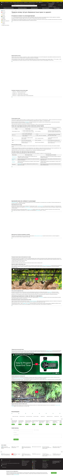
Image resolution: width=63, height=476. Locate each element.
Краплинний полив (14, 202)
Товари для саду (24, 465)
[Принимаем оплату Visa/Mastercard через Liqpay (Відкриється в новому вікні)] (7, 465)
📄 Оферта (41, 2)
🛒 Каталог (10, 2)
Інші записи (3, 445)
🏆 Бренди (14, 2)
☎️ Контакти (7, 2)
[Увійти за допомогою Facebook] (39, 430)
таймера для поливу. (49, 350)
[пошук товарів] (36, 5)
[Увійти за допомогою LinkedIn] (42, 430)
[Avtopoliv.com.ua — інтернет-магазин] (5, 460)
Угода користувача (16, 474)
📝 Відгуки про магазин (5, 25)
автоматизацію (41, 297)
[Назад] (11, 419)
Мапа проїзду (54, 463)
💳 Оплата (37, 2)
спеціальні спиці (29, 209)
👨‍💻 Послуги (18, 2)
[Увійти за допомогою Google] (41, 430)
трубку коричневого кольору (38, 235)
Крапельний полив (24, 463)
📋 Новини (22, 2)
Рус (48, 2)
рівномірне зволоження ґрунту (18, 378)
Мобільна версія (4, 467)
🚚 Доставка (26, 2)
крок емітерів (38, 210)
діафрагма (24, 303)
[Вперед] (62, 419)
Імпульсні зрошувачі (24, 464)
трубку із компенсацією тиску (47, 265)
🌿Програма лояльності (31, 2)
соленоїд (28, 303)
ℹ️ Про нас (2, 2)
